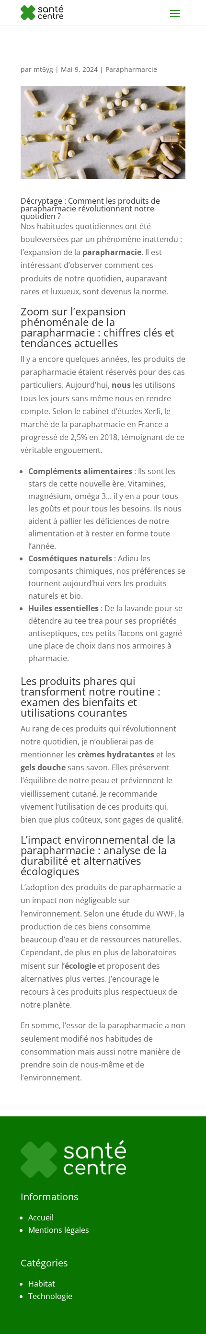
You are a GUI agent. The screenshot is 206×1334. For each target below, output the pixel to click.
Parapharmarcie (131, 69)
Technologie (50, 1296)
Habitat (41, 1283)
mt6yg (43, 69)
